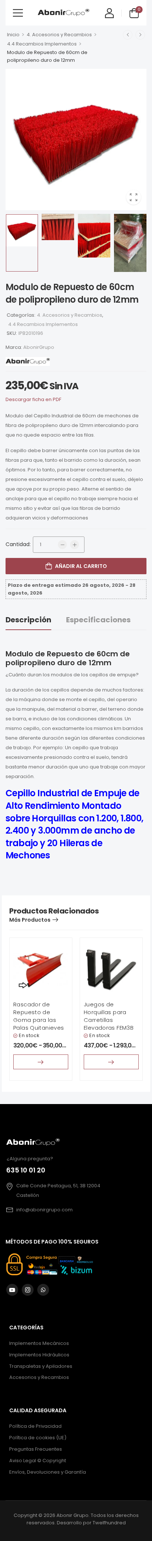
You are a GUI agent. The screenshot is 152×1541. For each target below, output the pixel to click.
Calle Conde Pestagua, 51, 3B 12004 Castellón (58, 1190)
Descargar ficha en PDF (33, 399)
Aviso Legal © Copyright (37, 1460)
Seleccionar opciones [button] (40, 1061)
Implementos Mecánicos (39, 1342)
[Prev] (127, 35)
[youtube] (12, 1290)
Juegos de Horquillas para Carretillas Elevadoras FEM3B (109, 1016)
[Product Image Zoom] (133, 197)
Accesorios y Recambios (39, 1377)
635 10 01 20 (25, 1170)
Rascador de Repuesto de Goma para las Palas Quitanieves (38, 1016)
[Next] (140, 35)
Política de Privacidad (35, 1426)
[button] (18, 13)
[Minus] (62, 544)
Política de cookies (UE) (37, 1437)
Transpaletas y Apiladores (40, 1365)
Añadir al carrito (81, 566)
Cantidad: (18, 544)
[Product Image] (76, 139)
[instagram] (28, 1290)
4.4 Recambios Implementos (42, 43)
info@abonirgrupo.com (44, 1209)
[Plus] (74, 544)
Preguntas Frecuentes (35, 1449)
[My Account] (109, 13)
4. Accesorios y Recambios (59, 34)
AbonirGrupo (38, 347)
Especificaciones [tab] (98, 620)
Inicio (13, 34)
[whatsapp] (43, 1290)
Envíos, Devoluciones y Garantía (47, 1472)
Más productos (30, 919)
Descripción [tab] (28, 620)
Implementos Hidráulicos (39, 1354)
